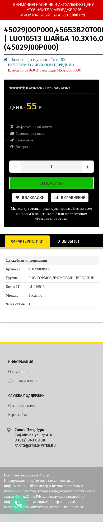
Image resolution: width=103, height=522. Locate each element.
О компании (18, 372)
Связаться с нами (21, 406)
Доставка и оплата (23, 381)
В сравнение (73, 197)
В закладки (33, 197)
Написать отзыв (57, 88)
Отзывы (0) (68, 241)
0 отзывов (34, 88)
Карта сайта (17, 415)
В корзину (51, 182)
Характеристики (27, 241)
